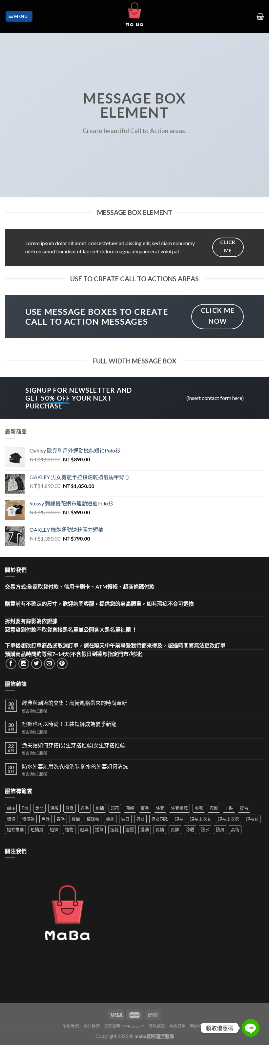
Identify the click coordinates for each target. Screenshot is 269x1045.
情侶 (11, 819)
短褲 (54, 829)
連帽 (129, 829)
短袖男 (37, 829)
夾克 (199, 808)
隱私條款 (157, 1026)
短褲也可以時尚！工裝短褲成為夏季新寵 (69, 724)
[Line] (250, 1028)
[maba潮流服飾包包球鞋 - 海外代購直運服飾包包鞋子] (134, 16)
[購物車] (260, 16)
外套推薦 (179, 808)
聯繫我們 (71, 1026)
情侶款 (28, 819)
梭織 (76, 819)
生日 (125, 819)
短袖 (179, 819)
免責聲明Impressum (124, 1026)
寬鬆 (214, 808)
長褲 (175, 829)
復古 (244, 808)
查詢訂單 (177, 1026)
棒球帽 (93, 819)
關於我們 (91, 1026)
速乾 (114, 829)
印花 (115, 808)
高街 (235, 829)
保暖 (54, 808)
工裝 (229, 808)
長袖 (159, 829)
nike (11, 808)
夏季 (145, 808)
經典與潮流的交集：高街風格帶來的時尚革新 (74, 703)
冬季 (84, 808)
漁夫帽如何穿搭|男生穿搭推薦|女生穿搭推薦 (73, 745)
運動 (144, 829)
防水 (205, 829)
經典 (84, 829)
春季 (60, 819)
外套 (160, 808)
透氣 (99, 829)
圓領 (130, 808)
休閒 (39, 808)
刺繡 (99, 808)
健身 (69, 808)
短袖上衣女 (200, 819)
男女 (140, 819)
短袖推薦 (15, 829)
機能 (110, 819)
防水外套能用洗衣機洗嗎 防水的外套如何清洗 (75, 766)
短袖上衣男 (228, 819)
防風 (220, 829)
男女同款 (159, 819)
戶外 (45, 819)
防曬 (190, 829)
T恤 (25, 808)
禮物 (69, 829)
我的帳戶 (198, 1026)
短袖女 (252, 819)
